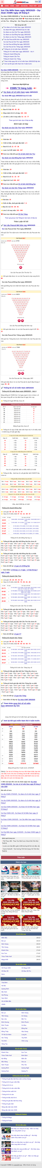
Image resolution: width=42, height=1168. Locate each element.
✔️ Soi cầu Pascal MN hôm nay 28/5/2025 (15, 39)
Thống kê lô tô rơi (7, 1085)
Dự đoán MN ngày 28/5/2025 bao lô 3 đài (16, 29)
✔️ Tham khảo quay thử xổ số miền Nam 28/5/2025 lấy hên (21, 61)
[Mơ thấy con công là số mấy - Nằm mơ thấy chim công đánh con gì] (6, 1130)
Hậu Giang (24, 1031)
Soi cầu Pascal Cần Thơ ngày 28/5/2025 (16, 42)
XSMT (17, 6)
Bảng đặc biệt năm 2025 (9, 1110)
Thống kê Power (7, 1120)
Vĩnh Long (24, 1041)
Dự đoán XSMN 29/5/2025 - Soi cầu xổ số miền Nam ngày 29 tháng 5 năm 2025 (21, 784)
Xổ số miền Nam (21, 1009)
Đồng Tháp (4, 1031)
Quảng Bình (5, 1068)
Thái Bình (4, 982)
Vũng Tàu (4, 1044)
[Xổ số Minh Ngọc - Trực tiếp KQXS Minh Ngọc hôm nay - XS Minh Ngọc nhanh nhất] (21, 2)
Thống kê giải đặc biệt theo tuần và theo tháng (16, 1079)
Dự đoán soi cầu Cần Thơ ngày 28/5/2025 (16, 32)
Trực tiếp (33, 6)
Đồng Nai (24, 1028)
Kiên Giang (4, 944)
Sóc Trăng (4, 1037)
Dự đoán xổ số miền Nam (14, 92)
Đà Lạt (3, 941)
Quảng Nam (5, 1071)
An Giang (24, 1016)
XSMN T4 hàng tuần (21, 88)
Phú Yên (24, 1065)
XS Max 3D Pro (26, 971)
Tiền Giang (4, 947)
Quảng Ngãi (25, 1068)
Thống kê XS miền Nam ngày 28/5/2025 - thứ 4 (18, 51)
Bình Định (24, 1055)
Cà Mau (23, 1025)
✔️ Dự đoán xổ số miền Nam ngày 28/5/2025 (16, 27)
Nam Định (4, 998)
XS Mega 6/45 (25, 968)
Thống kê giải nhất (7, 1104)
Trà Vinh (4, 1041)
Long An (24, 1034)
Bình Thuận (5, 1025)
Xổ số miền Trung (21, 1048)
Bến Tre (23, 1019)
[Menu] (2, 1)
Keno (3, 974)
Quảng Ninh (5, 989)
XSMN (12, 6)
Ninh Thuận (5, 1065)
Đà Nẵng (4, 1058)
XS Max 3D (4, 971)
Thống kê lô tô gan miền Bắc (11, 1082)
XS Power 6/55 (6, 968)
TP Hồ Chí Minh (6, 1034)
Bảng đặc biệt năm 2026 (9, 1107)
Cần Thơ (4, 1028)
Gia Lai (23, 1061)
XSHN (3, 1004)
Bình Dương (5, 1022)
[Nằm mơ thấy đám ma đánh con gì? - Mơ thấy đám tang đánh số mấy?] (6, 1144)
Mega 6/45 (4, 959)
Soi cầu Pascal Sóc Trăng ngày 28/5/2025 (16, 47)
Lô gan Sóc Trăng (20, 696)
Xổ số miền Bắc (21, 979)
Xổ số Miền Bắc (6, 1001)
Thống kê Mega (7, 1117)
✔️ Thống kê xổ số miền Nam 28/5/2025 (15, 49)
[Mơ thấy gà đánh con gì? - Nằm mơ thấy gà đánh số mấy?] (6, 1158)
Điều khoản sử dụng (29, 1165)
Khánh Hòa (4, 950)
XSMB (7, 6)
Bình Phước (25, 1022)
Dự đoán (24, 6)
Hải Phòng (4, 995)
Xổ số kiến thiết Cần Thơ (26, 154)
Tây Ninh (24, 1037)
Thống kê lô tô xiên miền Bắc (11, 1088)
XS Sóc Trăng (23, 214)
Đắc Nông (4, 1061)
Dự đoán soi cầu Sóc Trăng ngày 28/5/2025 (17, 37)
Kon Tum (4, 953)
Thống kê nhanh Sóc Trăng (12, 59)
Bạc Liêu (4, 1019)
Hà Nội (3, 985)
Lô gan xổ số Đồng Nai (22, 566)
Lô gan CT (17, 634)
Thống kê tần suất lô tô (9, 1091)
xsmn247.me (18, 1165)
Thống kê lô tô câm (8, 1094)
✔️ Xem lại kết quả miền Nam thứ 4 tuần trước (17, 64)
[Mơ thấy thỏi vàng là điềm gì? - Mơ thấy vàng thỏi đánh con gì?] (6, 1151)
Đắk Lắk (24, 1058)
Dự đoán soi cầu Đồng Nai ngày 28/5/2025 (16, 34)
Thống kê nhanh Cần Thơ (11, 56)
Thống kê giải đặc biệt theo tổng (12, 1100)
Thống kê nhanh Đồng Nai (11, 54)
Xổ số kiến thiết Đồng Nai (27, 184)
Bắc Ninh (4, 992)
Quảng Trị (24, 1071)
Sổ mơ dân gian (21, 1125)
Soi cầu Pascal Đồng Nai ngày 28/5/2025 (16, 44)
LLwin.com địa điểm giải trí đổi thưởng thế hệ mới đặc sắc (21, 846)
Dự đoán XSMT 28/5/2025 (26, 699)
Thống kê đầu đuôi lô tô (9, 1097)
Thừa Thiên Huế (6, 956)
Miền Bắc (4, 937)
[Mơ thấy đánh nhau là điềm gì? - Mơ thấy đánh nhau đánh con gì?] (6, 1137)
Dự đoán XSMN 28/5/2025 (9, 70)
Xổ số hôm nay (21, 934)
